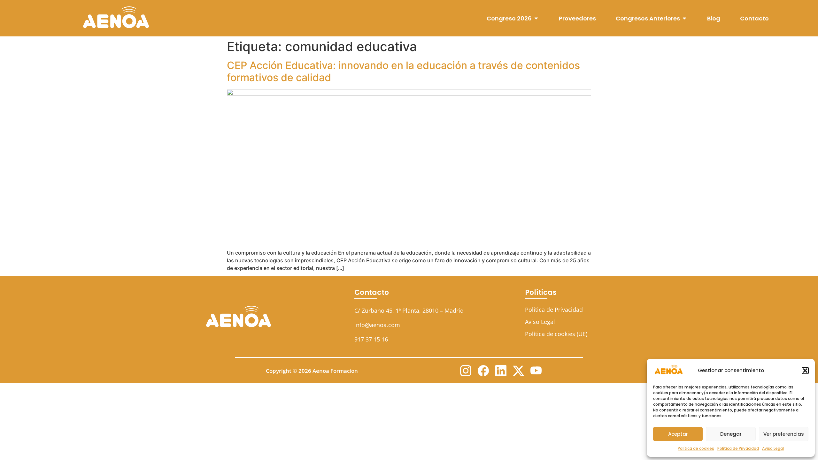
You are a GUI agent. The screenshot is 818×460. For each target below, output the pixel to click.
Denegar (731, 434)
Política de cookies (696, 448)
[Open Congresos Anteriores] (684, 18)
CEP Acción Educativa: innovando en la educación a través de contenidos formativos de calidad (403, 71)
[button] (805, 370)
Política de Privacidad (738, 448)
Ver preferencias (783, 434)
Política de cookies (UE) (556, 334)
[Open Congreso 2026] (536, 18)
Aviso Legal (773, 448)
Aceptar (678, 434)
